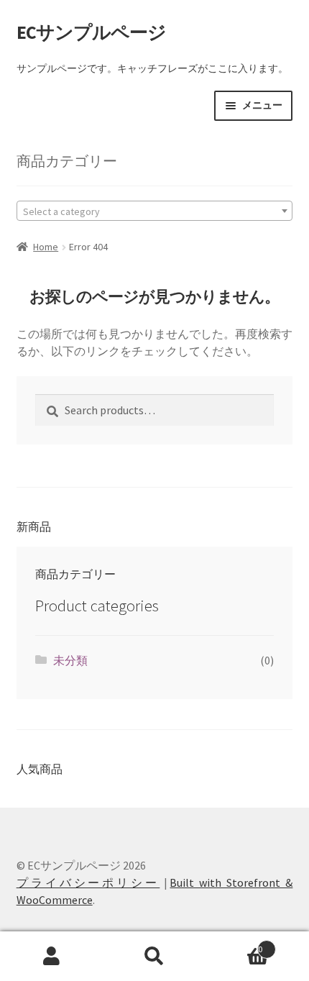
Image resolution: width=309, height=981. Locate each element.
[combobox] (155, 211)
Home (45, 246)
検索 (154, 956)
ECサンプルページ (91, 32)
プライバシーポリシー (88, 882)
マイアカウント (51, 956)
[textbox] (154, 210)
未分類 (70, 660)
